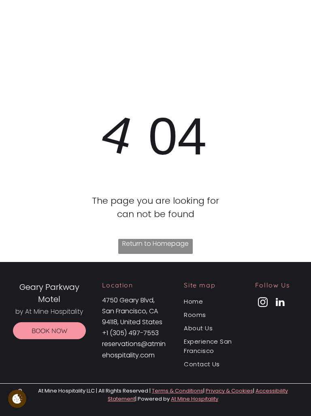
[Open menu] (291, 23)
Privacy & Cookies (229, 391)
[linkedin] (280, 303)
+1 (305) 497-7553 (130, 333)
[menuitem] (211, 301)
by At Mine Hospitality (160, 31)
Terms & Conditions (177, 391)
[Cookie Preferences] (17, 399)
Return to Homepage (155, 243)
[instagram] (263, 303)
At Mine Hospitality (194, 399)
